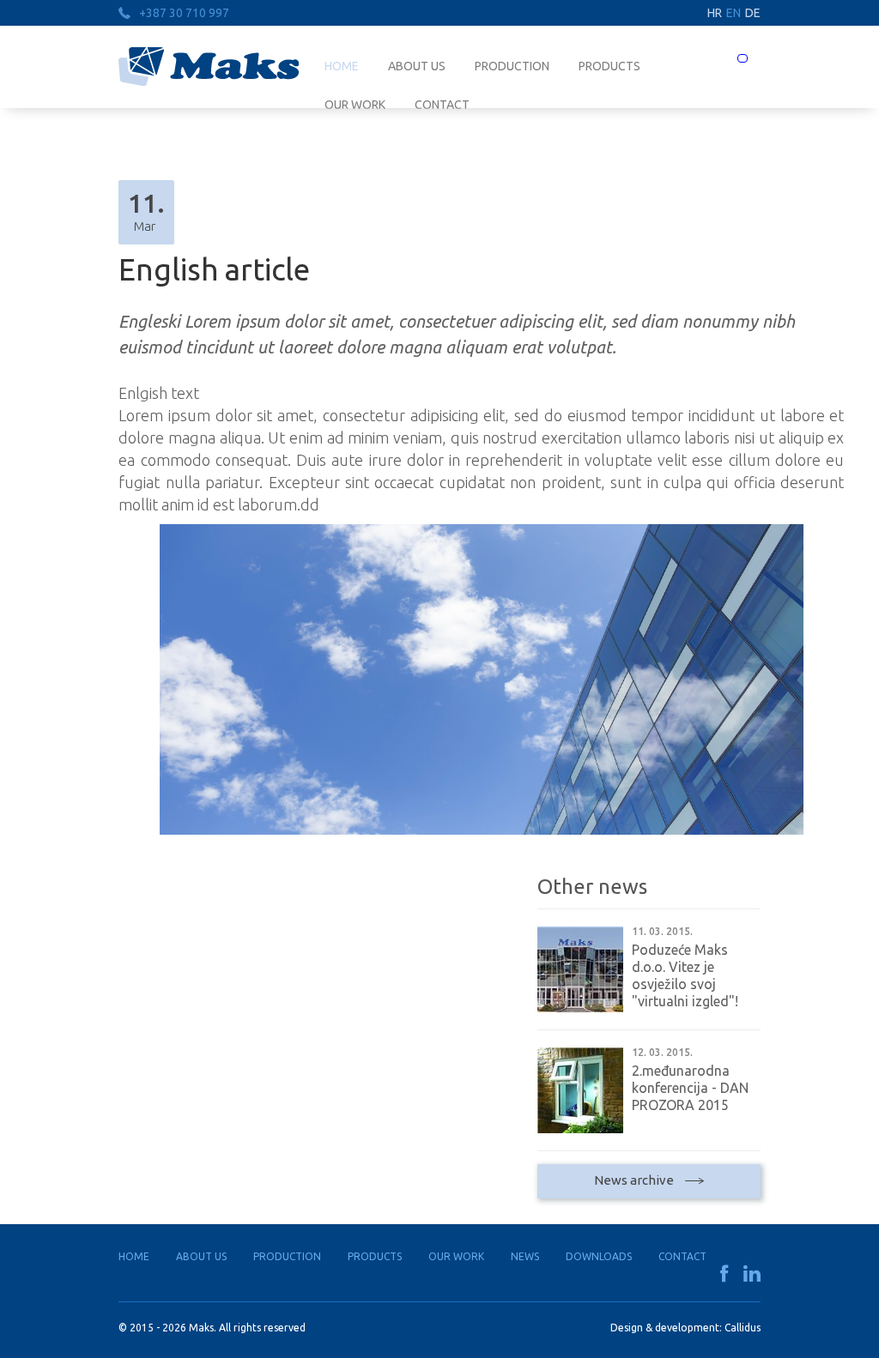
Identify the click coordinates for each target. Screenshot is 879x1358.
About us (417, 66)
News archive (635, 1180)
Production (512, 66)
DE (753, 13)
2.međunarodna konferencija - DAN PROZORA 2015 (690, 1088)
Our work (456, 1256)
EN (733, 13)
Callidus (742, 1327)
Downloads (599, 1256)
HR (714, 13)
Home (341, 66)
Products (609, 66)
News (525, 1256)
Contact (682, 1256)
